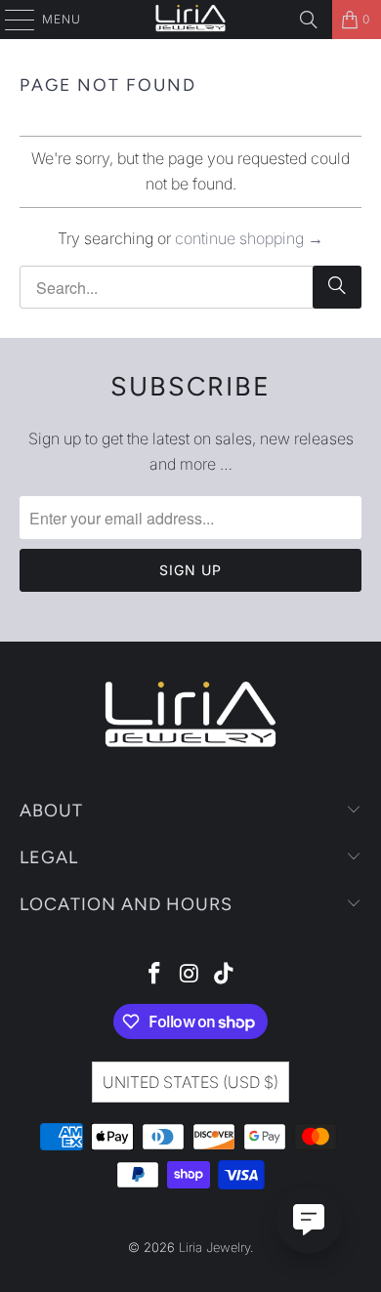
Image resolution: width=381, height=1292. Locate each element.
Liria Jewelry (214, 1247)
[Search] (308, 19)
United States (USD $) (190, 1082)
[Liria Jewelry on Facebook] (154, 975)
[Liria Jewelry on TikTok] (224, 975)
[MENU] (10, 19)
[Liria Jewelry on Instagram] (189, 975)
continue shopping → (249, 238)
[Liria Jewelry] (191, 19)
